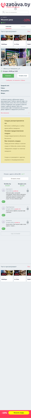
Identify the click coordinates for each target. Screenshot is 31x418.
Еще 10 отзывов (15, 233)
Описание (8, 26)
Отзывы (23, 26)
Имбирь (4, 44)
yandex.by (15, 191)
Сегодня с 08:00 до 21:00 (10, 71)
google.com (18, 209)
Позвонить (8, 75)
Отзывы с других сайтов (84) (14, 174)
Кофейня (4, 17)
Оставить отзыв (23, 75)
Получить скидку (19, 413)
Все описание (5, 113)
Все (29, 31)
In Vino (16, 44)
